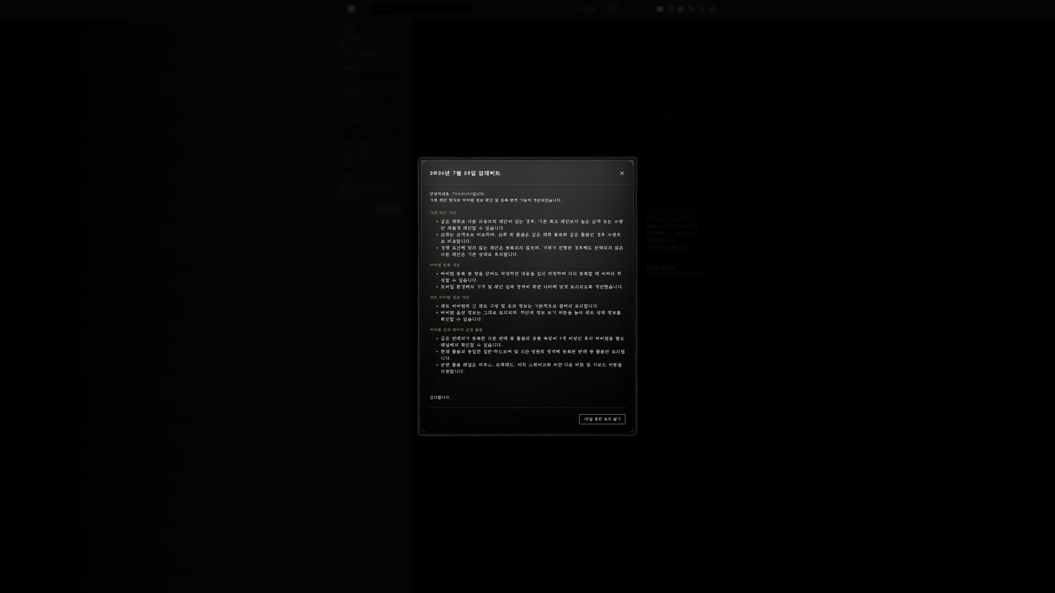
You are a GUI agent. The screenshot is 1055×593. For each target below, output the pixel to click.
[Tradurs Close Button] (622, 173)
